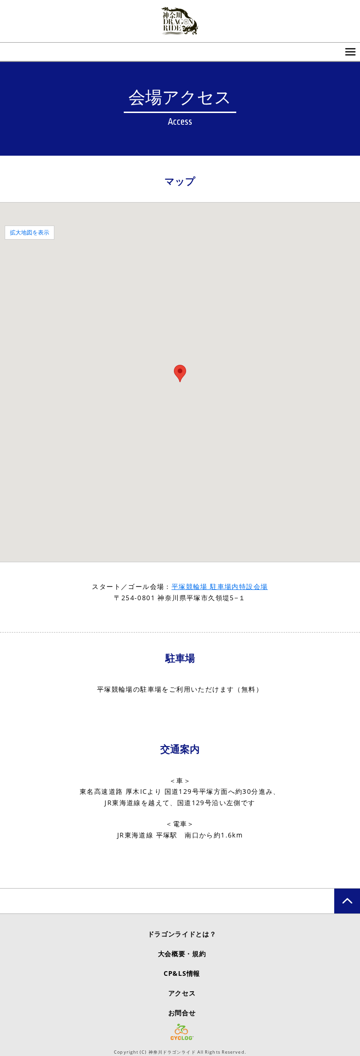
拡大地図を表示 (29, 232)
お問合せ (182, 1012)
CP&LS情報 (182, 973)
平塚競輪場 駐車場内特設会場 (220, 586)
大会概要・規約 (182, 953)
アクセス (182, 992)
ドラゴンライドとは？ (182, 933)
